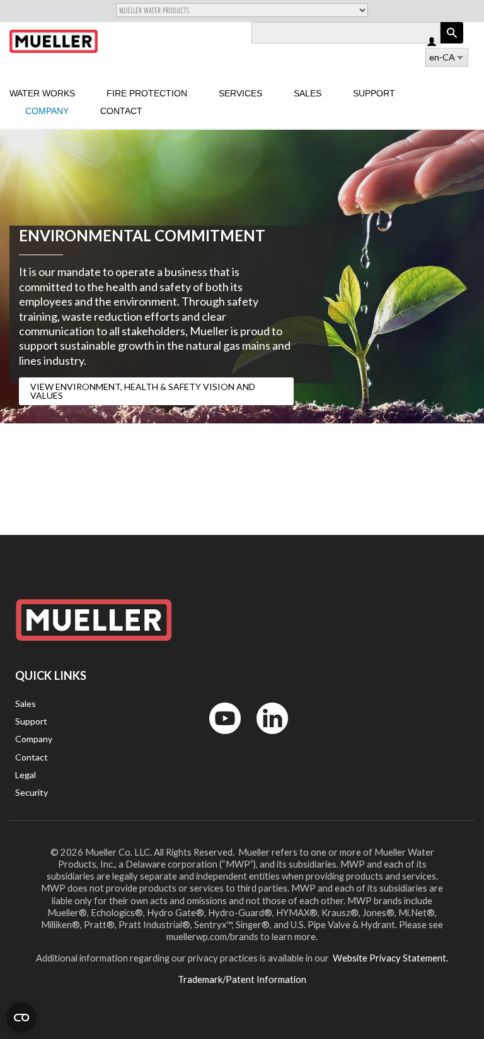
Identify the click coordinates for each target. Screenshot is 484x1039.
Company (47, 111)
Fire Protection (147, 93)
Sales (307, 93)
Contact (121, 111)
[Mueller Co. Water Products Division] (53, 41)
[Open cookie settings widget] (21, 1017)
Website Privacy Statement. (389, 957)
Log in (432, 42)
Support (374, 93)
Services (240, 93)
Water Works (42, 93)
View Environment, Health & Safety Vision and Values (142, 391)
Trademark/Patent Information (242, 979)
